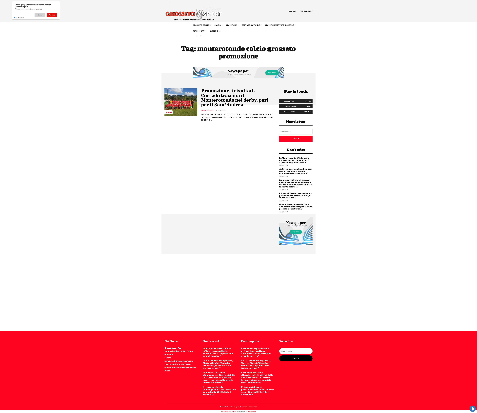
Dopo (40, 15)
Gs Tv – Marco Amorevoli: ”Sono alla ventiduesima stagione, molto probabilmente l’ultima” (295, 206)
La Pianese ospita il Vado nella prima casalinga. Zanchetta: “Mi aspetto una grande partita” (294, 160)
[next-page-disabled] (200, 35)
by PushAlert (20, 18)
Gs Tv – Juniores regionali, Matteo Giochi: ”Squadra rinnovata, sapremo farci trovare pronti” (295, 171)
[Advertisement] (74, 292)
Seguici (52, 15)
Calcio (169, 112)
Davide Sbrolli (207, 110)
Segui (308, 106)
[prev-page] (196, 35)
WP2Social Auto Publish (229, 412)
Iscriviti (307, 111)
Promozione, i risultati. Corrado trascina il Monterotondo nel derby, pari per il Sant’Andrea (234, 97)
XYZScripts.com (251, 412)
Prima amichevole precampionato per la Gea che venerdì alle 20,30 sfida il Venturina (295, 195)
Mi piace (307, 101)
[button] (292, 11)
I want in (296, 139)
